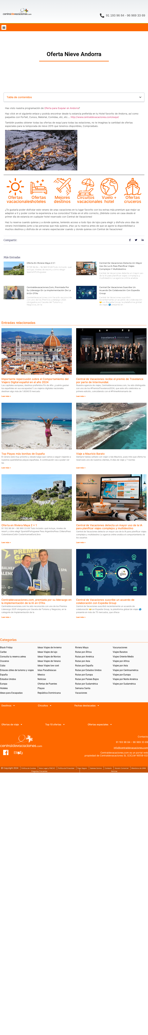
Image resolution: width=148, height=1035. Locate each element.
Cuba (2, 665)
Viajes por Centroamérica (125, 670)
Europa (3, 683)
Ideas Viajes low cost (48, 665)
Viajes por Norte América (125, 679)
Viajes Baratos (120, 652)
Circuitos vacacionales (89, 199)
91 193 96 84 (115, 15)
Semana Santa (82, 688)
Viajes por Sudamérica (124, 683)
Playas (41, 688)
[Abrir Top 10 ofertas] (64, 724)
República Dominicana (49, 692)
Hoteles (4, 688)
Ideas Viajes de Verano (49, 661)
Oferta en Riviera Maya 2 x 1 (41, 263)
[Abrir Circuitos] (50, 705)
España (4, 674)
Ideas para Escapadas (11, 692)
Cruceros (4, 661)
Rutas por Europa (84, 674)
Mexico (41, 674)
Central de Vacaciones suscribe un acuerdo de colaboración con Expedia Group (119, 290)
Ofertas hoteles (39, 199)
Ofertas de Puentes (47, 683)
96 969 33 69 (136, 15)
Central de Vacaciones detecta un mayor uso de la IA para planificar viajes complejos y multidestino (120, 266)
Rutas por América (84, 656)
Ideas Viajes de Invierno (50, 647)
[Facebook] (6, 752)
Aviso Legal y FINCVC (47, 768)
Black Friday (6, 647)
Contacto (108, 768)
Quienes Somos (96, 768)
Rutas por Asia (82, 661)
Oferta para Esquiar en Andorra (61, 108)
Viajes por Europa (122, 674)
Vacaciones (81, 692)
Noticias (42, 679)
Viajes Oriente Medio (123, 656)
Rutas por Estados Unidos (88, 670)
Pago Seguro (82, 768)
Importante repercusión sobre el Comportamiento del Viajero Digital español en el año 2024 (35, 380)
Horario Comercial (121, 768)
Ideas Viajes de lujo (47, 652)
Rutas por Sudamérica (86, 683)
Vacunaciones (120, 647)
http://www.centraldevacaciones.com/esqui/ (95, 117)
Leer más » (6, 396)
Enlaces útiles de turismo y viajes (17, 670)
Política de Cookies (28, 768)
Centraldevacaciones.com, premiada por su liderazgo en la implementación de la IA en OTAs (49, 290)
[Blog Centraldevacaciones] (20, 752)
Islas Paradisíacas (47, 670)
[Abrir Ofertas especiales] (111, 724)
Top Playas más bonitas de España (23, 453)
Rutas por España (84, 665)
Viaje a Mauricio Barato (90, 453)
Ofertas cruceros (132, 199)
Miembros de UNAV (138, 768)
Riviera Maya (81, 647)
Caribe (3, 652)
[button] (3, 27)
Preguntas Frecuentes (39, 771)
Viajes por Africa (121, 661)
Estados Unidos (8, 679)
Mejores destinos (62, 199)
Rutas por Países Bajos (87, 679)
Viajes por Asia (120, 665)
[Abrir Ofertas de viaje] (21, 724)
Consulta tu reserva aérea (13, 656)
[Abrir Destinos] (14, 705)
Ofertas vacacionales (19, 199)
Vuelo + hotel (109, 199)
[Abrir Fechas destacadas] (98, 705)
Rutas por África (83, 652)
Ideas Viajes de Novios (49, 656)
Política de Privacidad (66, 768)
